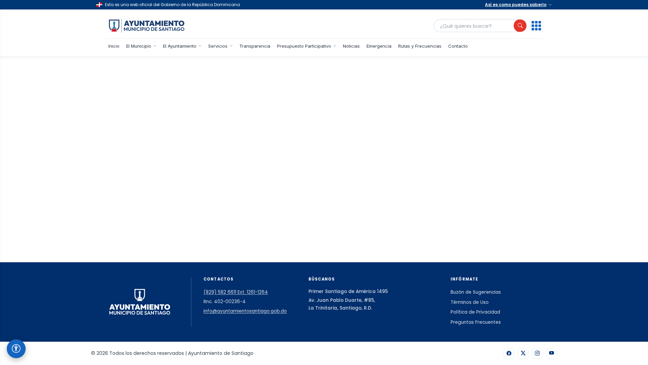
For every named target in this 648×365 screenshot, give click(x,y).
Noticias (351, 46)
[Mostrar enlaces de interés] (536, 26)
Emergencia (379, 46)
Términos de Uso (470, 302)
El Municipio (138, 46)
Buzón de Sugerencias (476, 292)
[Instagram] (537, 353)
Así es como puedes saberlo (515, 4)
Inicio (113, 46)
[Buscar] (520, 25)
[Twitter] (523, 353)
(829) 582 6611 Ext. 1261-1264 (236, 292)
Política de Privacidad (475, 312)
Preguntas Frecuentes (476, 322)
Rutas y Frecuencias (419, 46)
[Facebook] (509, 353)
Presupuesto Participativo (304, 46)
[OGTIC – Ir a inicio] (147, 25)
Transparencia (254, 46)
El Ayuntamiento (179, 46)
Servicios (217, 46)
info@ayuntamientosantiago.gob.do (245, 311)
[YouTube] (551, 353)
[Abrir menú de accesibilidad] (16, 348)
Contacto (458, 46)
